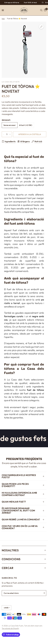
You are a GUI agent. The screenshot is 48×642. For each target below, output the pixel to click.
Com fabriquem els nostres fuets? (19, 476)
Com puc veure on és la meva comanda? (20, 527)
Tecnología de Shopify (10, 628)
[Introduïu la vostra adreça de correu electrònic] (44, 593)
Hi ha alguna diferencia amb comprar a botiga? (19, 493)
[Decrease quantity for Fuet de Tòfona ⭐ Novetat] (3, 134)
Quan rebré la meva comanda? (21, 519)
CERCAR (7, 568)
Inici (3, 19)
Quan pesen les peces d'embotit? (15, 485)
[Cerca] (41, 10)
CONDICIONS (11, 559)
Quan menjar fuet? (14, 501)
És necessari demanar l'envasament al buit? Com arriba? (18, 510)
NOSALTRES (10, 550)
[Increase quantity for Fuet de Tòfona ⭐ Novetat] (10, 134)
